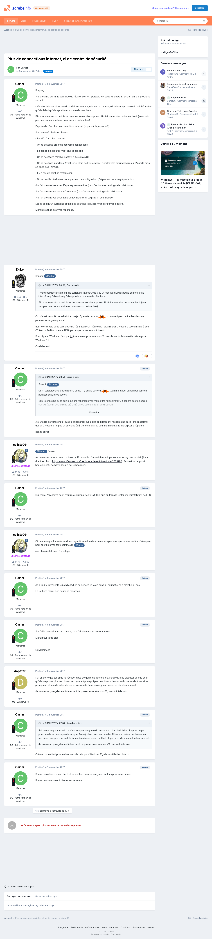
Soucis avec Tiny (176, 70)
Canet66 (171, 87)
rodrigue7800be (169, 52)
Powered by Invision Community (106, 934)
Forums (11, 21)
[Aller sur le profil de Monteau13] (162, 112)
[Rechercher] (204, 21)
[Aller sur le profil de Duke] (20, 281)
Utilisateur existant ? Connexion (169, 8)
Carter (24, 67)
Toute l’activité (39, 21)
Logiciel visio (178, 97)
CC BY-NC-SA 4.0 (106, 931)
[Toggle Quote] (39, 285)
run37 (170, 131)
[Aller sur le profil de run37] (162, 126)
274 (27, 472)
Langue (62, 927)
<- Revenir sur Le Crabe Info (78, 21)
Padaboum (172, 74)
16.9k (17, 472)
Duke (20, 269)
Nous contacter (110, 927)
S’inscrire (199, 8)
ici (71, 336)
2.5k (18, 297)
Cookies (125, 927)
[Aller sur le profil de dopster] (20, 682)
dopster (20, 671)
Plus (54, 21)
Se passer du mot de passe (182, 84)
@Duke (79, 545)
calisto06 (20, 444)
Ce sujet (192, 21)
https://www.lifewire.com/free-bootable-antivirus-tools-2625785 (87, 461)
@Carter (50, 276)
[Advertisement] (79, 43)
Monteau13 (172, 114)
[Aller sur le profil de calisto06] (20, 456)
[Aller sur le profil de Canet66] (162, 85)
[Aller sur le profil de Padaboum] (162, 72)
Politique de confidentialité (85, 927)
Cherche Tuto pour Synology (183, 111)
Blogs (23, 21)
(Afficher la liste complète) (173, 43)
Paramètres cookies (143, 927)
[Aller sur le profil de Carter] (10, 69)
